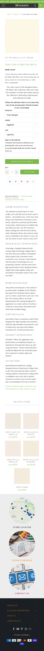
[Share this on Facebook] (15, 181)
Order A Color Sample (22, 161)
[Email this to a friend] (33, 181)
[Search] (35, 5)
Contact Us (22, 593)
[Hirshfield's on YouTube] (18, 629)
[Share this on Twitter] (9, 181)
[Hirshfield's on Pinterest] (22, 629)
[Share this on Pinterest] (21, 181)
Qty (6, 168)
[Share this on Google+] (27, 181)
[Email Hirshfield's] (30, 629)
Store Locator (22, 527)
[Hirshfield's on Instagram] (26, 629)
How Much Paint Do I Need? (14, 200)
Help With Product (12, 196)
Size (6, 130)
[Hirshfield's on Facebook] (14, 629)
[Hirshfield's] (22, 5)
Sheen (7, 120)
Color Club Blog (22, 560)
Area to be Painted (20, 145)
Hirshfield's (25, 635)
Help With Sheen (26, 196)
